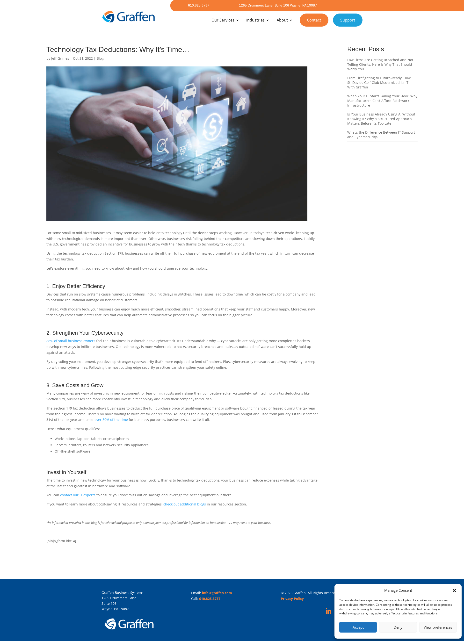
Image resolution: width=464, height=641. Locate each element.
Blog (100, 58)
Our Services (222, 20)
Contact (314, 20)
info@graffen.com (217, 593)
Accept (358, 627)
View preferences (438, 627)
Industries (255, 20)
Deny (398, 627)
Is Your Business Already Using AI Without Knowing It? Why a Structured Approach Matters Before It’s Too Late (381, 119)
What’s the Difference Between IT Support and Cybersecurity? (381, 134)
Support (347, 20)
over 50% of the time (111, 419)
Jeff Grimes (60, 58)
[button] (454, 590)
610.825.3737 (198, 5)
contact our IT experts (77, 495)
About (282, 20)
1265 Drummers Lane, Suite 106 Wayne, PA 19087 (278, 5)
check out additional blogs (184, 504)
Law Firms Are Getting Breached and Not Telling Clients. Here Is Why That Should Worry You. (380, 64)
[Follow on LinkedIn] (328, 611)
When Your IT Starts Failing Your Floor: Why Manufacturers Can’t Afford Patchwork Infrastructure (382, 101)
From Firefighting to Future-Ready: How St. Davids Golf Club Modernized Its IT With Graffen (379, 82)
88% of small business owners (70, 341)
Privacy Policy (292, 598)
